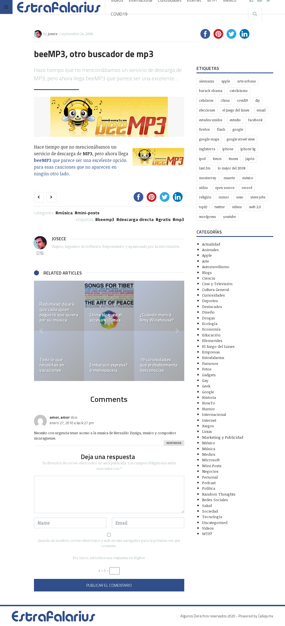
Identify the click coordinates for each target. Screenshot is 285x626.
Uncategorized (214, 522)
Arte (205, 261)
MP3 (179, 219)
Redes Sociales (215, 499)
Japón (249, 158)
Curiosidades (213, 295)
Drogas (208, 318)
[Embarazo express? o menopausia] (109, 356)
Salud (207, 505)
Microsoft (211, 459)
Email (261, 110)
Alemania (206, 81)
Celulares (206, 100)
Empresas (211, 352)
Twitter (220, 207)
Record (247, 187)
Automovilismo (215, 266)
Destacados (212, 306)
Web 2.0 (255, 207)
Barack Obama (210, 90)
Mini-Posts (88, 212)
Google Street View (241, 139)
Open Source (224, 187)
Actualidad (211, 244)
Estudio (235, 120)
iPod (202, 158)
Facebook (255, 120)
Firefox (204, 129)
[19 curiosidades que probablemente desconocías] (159, 356)
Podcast (209, 482)
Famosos (210, 363)
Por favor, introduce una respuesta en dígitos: (109, 557)
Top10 (203, 207)
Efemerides (212, 340)
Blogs (207, 272)
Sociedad (210, 511)
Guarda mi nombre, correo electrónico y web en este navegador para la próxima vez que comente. (109, 543)
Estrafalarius (213, 357)
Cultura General (215, 289)
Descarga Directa (136, 219)
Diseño (208, 312)
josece (53, 33)
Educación (211, 335)
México (247, 178)
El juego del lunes (235, 110)
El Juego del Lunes (218, 346)
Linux (207, 431)
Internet (209, 420)
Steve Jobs (258, 197)
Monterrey (207, 178)
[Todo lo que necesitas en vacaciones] (59, 356)
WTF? (207, 533)
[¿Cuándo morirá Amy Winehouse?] (159, 306)
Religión (205, 197)
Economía (211, 329)
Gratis (164, 219)
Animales (210, 249)
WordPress (207, 216)
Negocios (210, 471)
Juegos (208, 425)
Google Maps (209, 139)
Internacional (214, 414)
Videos (237, 207)
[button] (41, 331)
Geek (206, 386)
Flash (221, 129)
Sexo (239, 197)
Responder (173, 443)
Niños (203, 187)
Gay (205, 380)
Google (237, 129)
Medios (208, 454)
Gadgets (209, 374)
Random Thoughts (218, 494)
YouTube (229, 216)
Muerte (229, 178)
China (225, 100)
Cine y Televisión (217, 283)
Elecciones (207, 110)
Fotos (207, 369)
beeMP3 (106, 219)
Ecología (209, 323)
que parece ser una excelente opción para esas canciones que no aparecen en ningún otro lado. (80, 167)
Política (208, 488)
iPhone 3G (247, 149)
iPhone (227, 149)
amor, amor (60, 417)
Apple (225, 81)
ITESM (217, 158)
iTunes (233, 158)
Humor (208, 408)
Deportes (210, 300)
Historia (209, 397)
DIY (257, 100)
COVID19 (119, 14)
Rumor (223, 197)
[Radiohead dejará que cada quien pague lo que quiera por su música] (59, 306)
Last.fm (204, 168)
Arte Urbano (246, 81)
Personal (210, 477)
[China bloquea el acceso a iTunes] (109, 306)
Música (65, 212)
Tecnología (212, 516)
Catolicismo (239, 90)
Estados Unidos (210, 120)
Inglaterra (207, 149)
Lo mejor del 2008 (231, 168)
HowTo (208, 403)
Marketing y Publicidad (222, 437)
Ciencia (208, 278)
